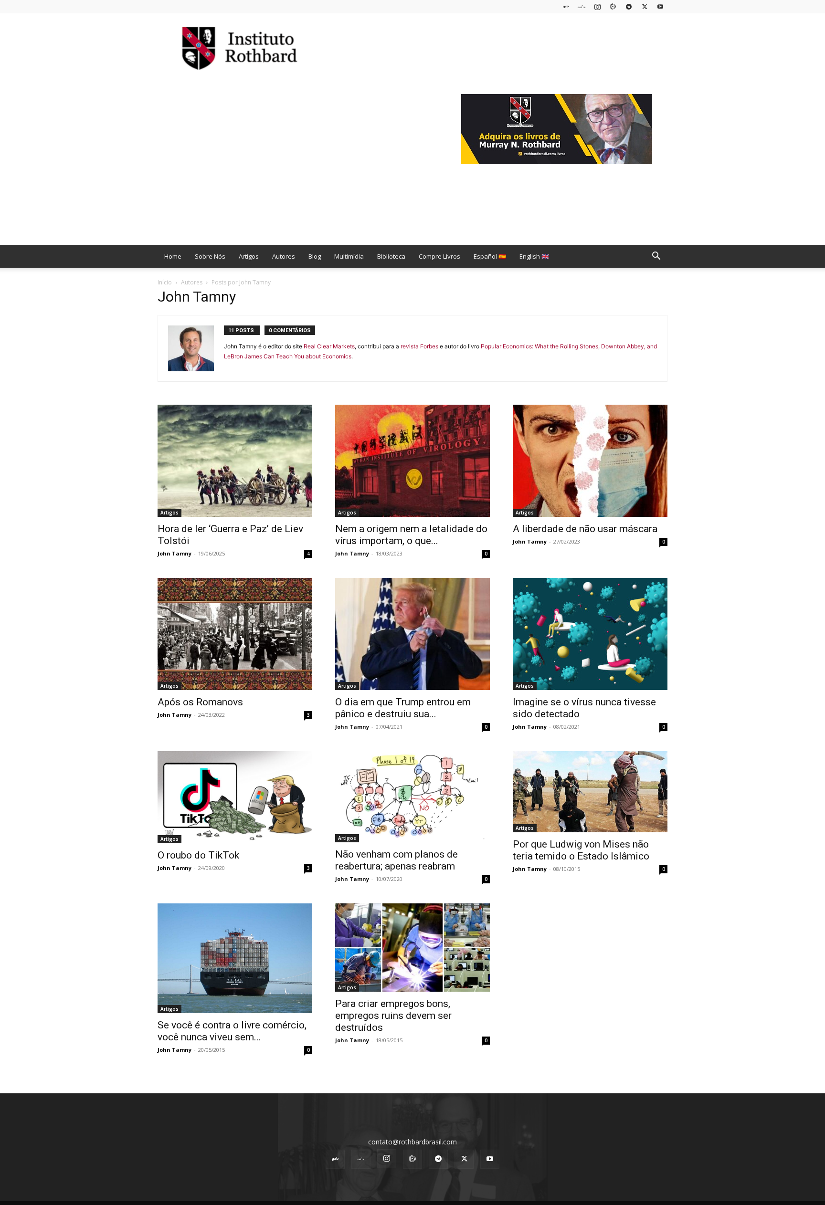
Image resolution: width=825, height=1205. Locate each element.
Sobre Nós (210, 256)
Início (165, 282)
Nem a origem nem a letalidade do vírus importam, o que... (411, 534)
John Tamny (174, 553)
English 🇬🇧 (534, 256)
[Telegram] (629, 6)
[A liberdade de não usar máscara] (590, 461)
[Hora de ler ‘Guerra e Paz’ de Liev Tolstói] (235, 461)
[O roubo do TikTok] (235, 797)
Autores (283, 256)
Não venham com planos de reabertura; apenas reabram (396, 860)
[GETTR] (581, 6)
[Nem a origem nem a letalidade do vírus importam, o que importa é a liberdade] (412, 461)
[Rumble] (613, 6)
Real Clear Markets (329, 346)
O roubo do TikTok (198, 855)
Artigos (249, 256)
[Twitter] (644, 6)
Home (172, 256)
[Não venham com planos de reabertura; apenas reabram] (412, 797)
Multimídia (349, 256)
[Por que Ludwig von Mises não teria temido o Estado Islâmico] (590, 791)
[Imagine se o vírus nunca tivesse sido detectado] (590, 634)
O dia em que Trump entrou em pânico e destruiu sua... (403, 708)
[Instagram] (597, 6)
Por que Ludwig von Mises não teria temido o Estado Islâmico (581, 850)
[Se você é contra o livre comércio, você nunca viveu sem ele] (235, 958)
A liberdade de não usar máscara (585, 528)
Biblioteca (391, 256)
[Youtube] (660, 6)
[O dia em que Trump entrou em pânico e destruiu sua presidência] (412, 634)
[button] (656, 257)
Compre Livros (439, 256)
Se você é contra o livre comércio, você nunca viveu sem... (232, 1031)
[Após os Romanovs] (235, 634)
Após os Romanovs (200, 702)
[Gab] (566, 6)
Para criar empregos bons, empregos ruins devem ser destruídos (393, 1015)
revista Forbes (419, 346)
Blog (314, 256)
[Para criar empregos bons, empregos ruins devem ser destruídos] (412, 947)
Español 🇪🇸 (490, 256)
